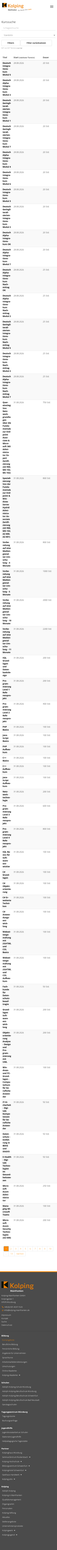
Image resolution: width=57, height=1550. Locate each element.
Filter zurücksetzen (36, 42)
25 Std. (46, 269)
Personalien (7, 1508)
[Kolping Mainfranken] (16, 6)
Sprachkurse (7, 1357)
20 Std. (46, 63)
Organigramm (8, 1504)
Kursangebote (8, 1340)
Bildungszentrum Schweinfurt (15, 1466)
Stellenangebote (9, 1521)
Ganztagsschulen (9, 1404)
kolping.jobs (7, 1479)
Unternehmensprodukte (12, 1526)
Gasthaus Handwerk (11, 1474)
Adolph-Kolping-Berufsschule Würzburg (19, 1391)
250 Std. (46, 1185)
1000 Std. (47, 571)
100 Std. (46, 726)
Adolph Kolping (8, 1490)
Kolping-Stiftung (9, 1512)
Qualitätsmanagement (11, 1499)
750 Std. (46, 402)
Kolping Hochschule (11, 1461)
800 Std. (46, 478)
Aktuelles (6, 1517)
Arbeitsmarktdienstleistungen (14, 1362)
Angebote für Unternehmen (14, 1353)
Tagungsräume (8, 1416)
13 (11, 1253)
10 (50, 1248)
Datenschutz (6, 1325)
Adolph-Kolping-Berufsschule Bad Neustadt (20, 1400)
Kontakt (4, 1318)
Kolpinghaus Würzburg (12, 1452)
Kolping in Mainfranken (12, 1495)
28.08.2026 (19, 63)
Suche (4, 1321)
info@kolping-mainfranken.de (17, 1310)
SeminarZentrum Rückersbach (15, 1457)
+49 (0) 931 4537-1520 (13, 1307)
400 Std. (46, 703)
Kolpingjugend (8, 1534)
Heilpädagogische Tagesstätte (14, 1441)
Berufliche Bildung (10, 1344)
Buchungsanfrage (9, 1420)
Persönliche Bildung (10, 1348)
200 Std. (46, 657)
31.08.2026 (19, 402)
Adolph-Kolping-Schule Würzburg (16, 1387)
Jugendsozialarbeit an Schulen (15, 1432)
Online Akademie (9, 1370)
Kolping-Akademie (10, 1375)
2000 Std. (47, 600)
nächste (20, 1253)
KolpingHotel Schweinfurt (13, 1470)
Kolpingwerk (7, 1530)
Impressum (6, 1315)
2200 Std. (47, 628)
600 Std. (46, 805)
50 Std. (46, 986)
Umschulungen (8, 1366)
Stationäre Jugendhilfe (11, 1436)
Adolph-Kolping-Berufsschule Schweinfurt (20, 1395)
